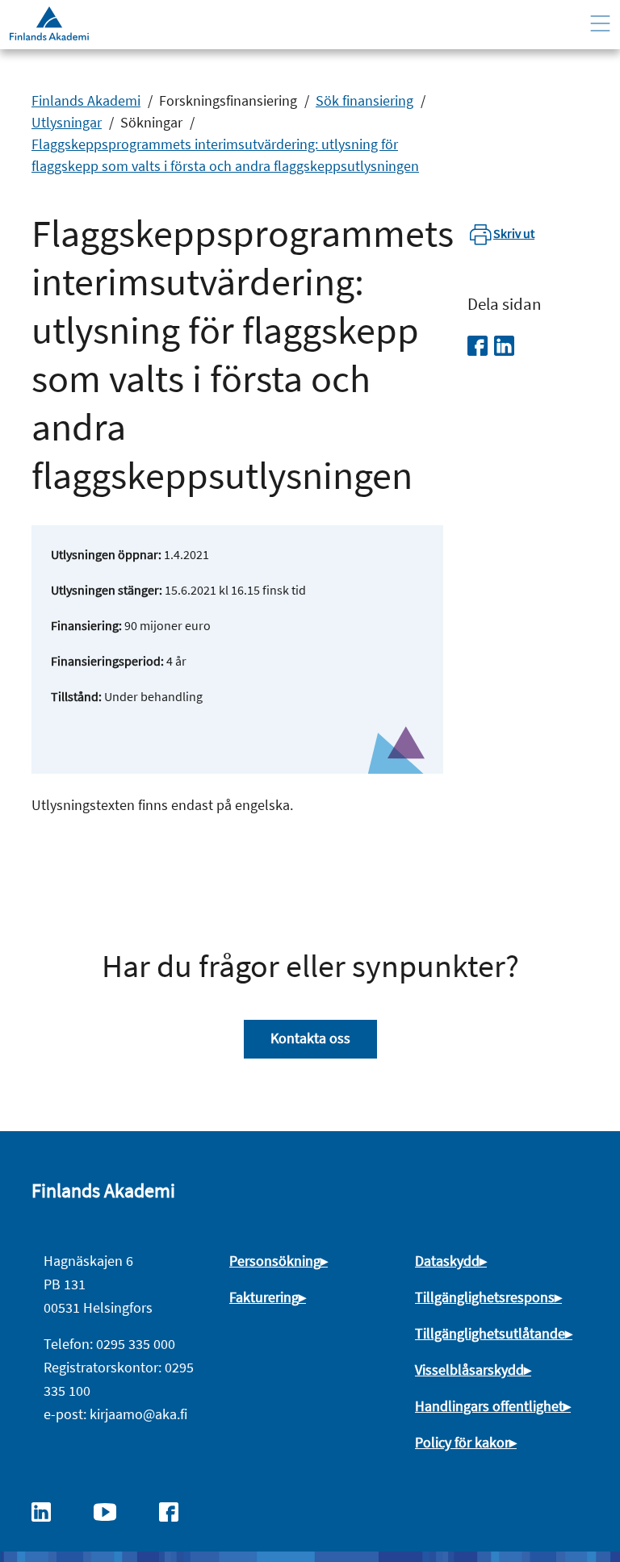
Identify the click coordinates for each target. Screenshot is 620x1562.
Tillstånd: (76, 696)
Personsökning (274, 1260)
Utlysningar (66, 122)
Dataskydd (447, 1260)
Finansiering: (86, 625)
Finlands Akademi (85, 100)
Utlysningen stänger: (106, 590)
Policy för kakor (462, 1442)
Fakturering (264, 1297)
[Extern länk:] (49, 1510)
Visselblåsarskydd (469, 1369)
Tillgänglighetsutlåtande (490, 1333)
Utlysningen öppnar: (106, 554)
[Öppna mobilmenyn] (600, 24)
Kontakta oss (310, 1038)
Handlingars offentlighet (489, 1406)
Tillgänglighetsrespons (485, 1297)
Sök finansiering (364, 100)
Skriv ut (513, 233)
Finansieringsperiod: (107, 661)
